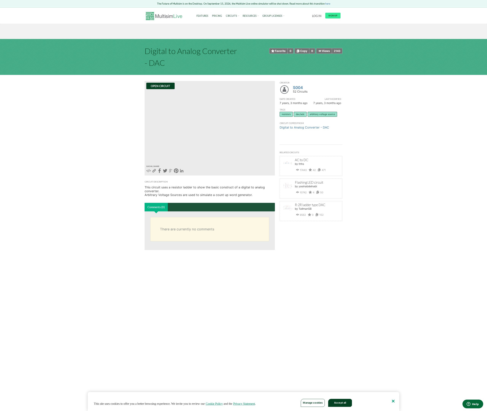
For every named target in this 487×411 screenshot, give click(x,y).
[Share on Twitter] (165, 171)
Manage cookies (313, 402)
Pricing (217, 16)
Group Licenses (272, 16)
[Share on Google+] (170, 171)
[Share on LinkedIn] (181, 171)
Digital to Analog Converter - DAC (304, 127)
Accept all (340, 402)
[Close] (393, 401)
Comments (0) (156, 207)
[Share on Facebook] (159, 171)
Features (202, 16)
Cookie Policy (214, 403)
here (327, 3)
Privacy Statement (244, 403)
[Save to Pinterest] (176, 171)
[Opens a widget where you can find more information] (472, 404)
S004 (298, 87)
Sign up (332, 15)
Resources (250, 16)
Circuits (231, 16)
